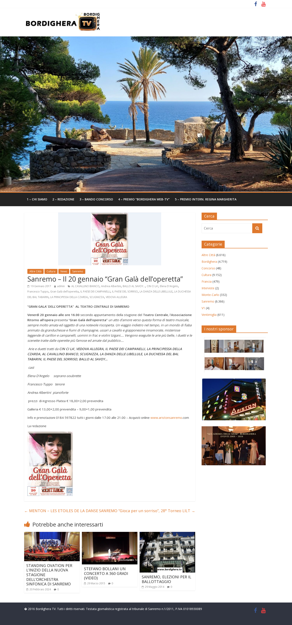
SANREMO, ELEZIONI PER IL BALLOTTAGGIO (166, 579)
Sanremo (77, 271)
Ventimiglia (209, 315)
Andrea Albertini (111, 286)
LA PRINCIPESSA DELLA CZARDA (69, 297)
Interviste (208, 288)
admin (61, 286)
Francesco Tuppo (38, 291)
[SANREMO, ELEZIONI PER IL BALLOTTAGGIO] (167, 534)
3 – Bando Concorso (96, 199)
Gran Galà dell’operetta (64, 291)
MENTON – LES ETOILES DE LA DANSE (61, 510)
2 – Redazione (63, 199)
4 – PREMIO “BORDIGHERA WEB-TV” (144, 199)
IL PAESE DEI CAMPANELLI (95, 291)
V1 (203, 308)
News (63, 271)
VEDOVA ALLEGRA (116, 297)
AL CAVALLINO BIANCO (85, 286)
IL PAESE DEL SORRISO (125, 291)
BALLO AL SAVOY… (134, 286)
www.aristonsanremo (166, 417)
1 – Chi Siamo (37, 199)
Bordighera (209, 262)
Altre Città (35, 271)
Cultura (51, 271)
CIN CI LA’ (152, 286)
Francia (207, 281)
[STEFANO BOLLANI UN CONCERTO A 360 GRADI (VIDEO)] (109, 534)
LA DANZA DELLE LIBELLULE (156, 291)
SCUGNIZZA (97, 297)
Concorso (208, 268)
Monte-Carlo (210, 295)
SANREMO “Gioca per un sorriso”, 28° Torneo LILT (147, 510)
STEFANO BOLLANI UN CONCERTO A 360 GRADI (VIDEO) (106, 573)
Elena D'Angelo (169, 286)
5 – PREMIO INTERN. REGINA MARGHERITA (205, 199)
